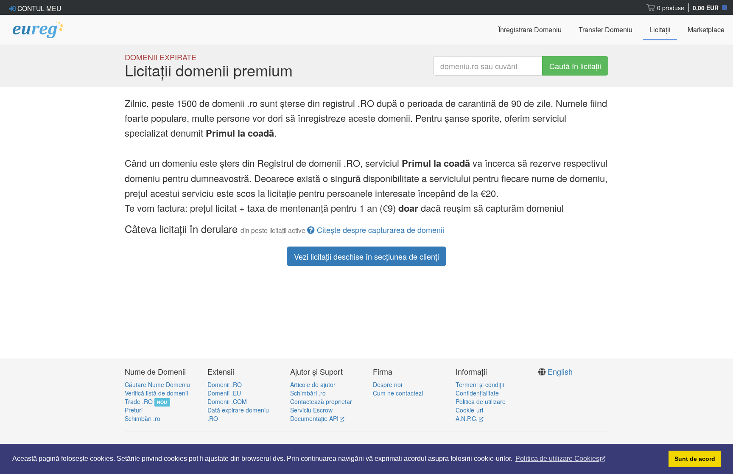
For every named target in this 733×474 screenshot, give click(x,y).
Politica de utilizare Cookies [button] (557, 458)
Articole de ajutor (313, 384)
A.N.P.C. (467, 418)
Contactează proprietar (321, 401)
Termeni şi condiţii (480, 384)
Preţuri (134, 410)
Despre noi (387, 384)
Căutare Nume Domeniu (157, 384)
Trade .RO (139, 401)
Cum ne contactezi (398, 393)
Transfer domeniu (605, 29)
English (560, 371)
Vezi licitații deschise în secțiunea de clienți (366, 256)
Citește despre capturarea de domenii (380, 229)
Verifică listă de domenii (156, 393)
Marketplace (706, 29)
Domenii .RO (224, 384)
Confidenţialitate (477, 393)
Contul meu (38, 8)
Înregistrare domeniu (530, 29)
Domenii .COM (227, 401)
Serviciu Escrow (311, 410)
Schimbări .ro (142, 418)
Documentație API (314, 418)
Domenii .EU (224, 393)
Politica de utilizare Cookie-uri (481, 405)
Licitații (660, 29)
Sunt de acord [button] (694, 458)
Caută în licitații (575, 65)
